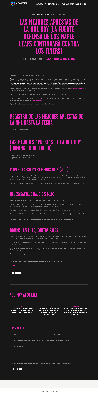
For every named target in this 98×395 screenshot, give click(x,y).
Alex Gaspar (59, 14)
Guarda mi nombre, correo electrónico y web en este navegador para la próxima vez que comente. (41, 341)
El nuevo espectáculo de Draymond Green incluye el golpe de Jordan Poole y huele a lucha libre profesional (22, 311)
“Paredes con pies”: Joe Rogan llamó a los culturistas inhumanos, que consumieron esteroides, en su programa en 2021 (49, 312)
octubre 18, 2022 (22, 306)
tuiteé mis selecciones (78, 89)
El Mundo (33, 14)
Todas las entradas (36, 59)
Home (24, 59)
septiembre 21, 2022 (75, 306)
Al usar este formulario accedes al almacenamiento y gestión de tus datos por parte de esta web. (41, 364)
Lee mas (12, 265)
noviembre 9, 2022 (49, 306)
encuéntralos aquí (37, 100)
